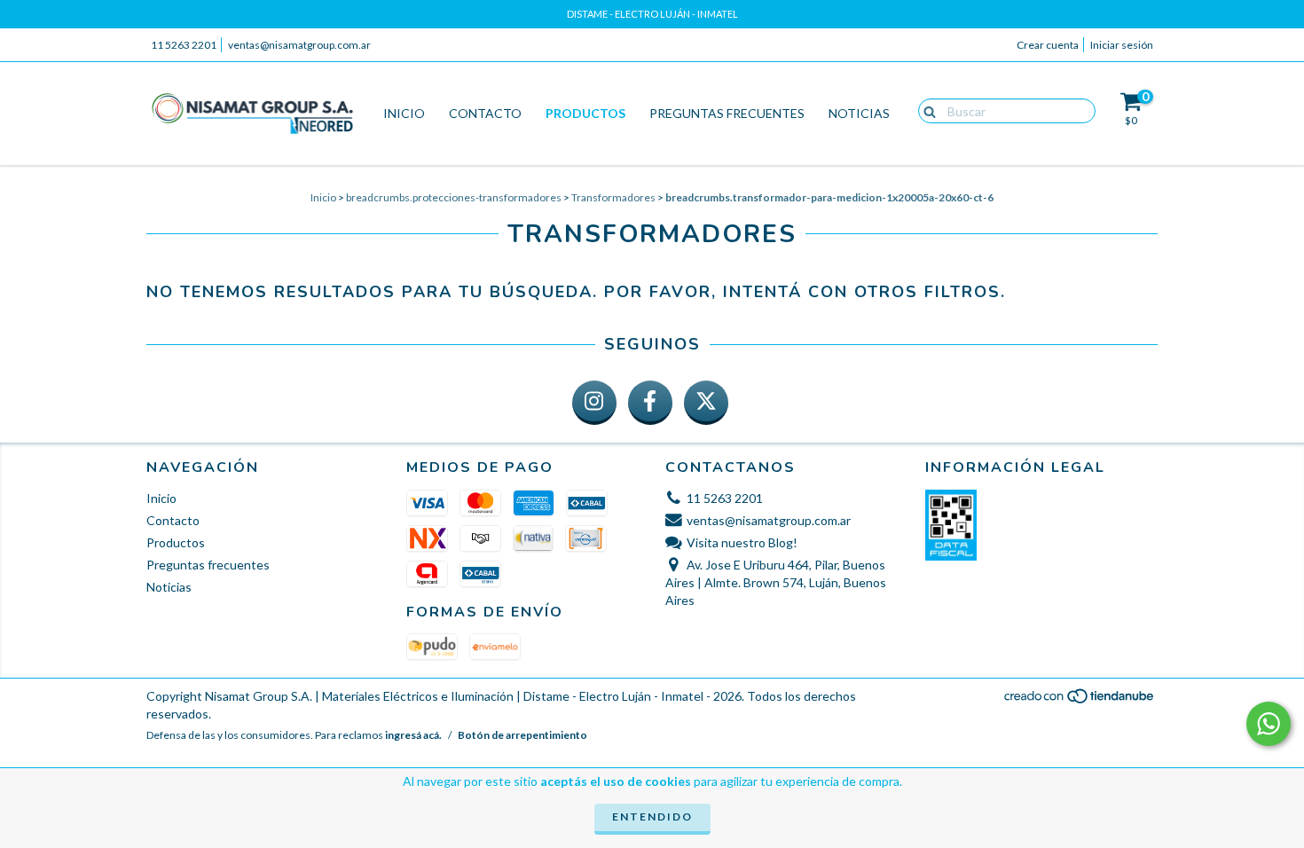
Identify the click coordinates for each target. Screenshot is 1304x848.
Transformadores (613, 197)
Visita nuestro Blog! (742, 542)
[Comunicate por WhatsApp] (1268, 724)
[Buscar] (925, 110)
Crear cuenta (1048, 44)
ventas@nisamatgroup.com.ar (299, 44)
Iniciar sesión (1121, 44)
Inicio (404, 113)
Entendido (652, 816)
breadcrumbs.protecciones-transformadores (454, 197)
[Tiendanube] (1080, 701)
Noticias (859, 113)
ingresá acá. (413, 735)
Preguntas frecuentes (727, 113)
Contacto (485, 113)
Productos (585, 113)
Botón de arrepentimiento (522, 735)
